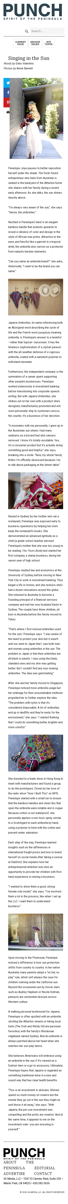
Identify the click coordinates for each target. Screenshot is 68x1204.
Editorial (44, 1168)
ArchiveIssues (35, 43)
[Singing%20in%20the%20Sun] (8, 112)
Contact (43, 1173)
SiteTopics (49, 43)
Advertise (14, 1173)
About (10, 1162)
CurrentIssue (20, 43)
